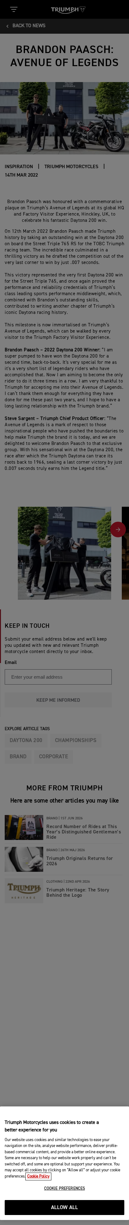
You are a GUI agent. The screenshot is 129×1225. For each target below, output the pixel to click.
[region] (64, 1163)
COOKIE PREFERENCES (64, 1189)
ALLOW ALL (64, 1207)
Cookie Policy (38, 1176)
